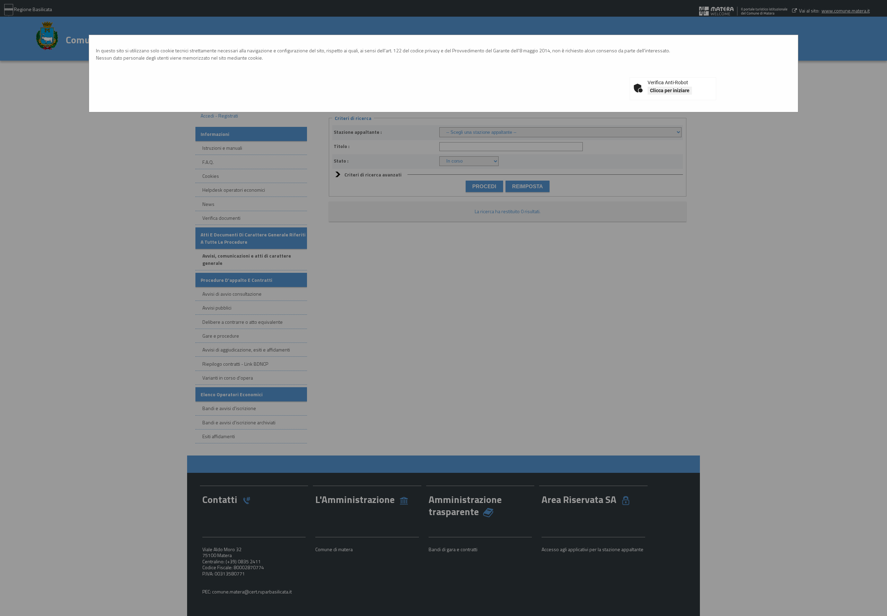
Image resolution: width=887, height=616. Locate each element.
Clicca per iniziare (670, 90)
